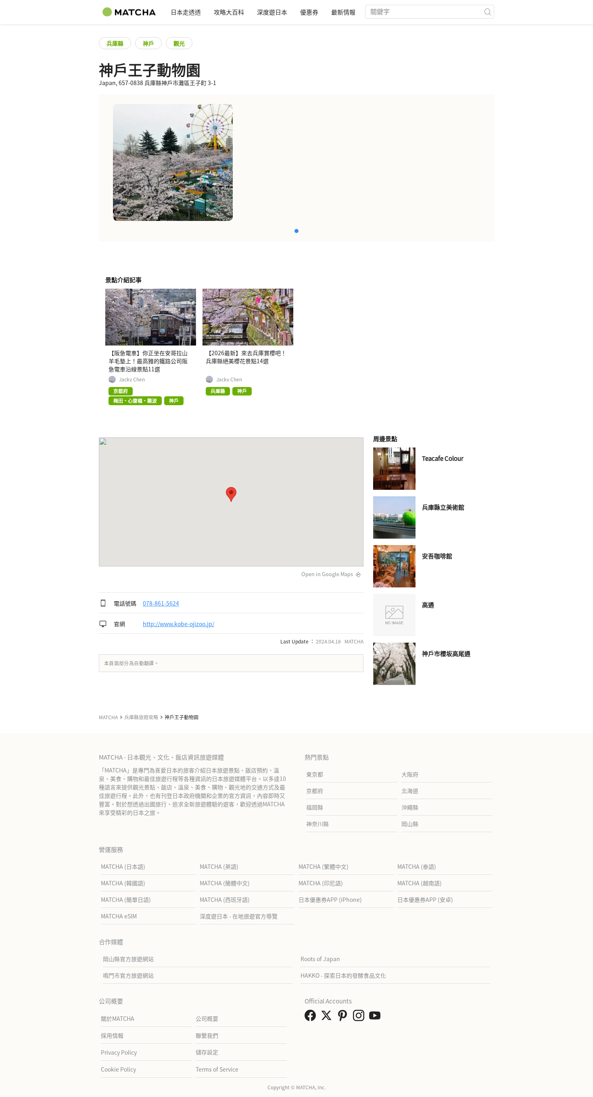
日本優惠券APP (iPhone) (330, 899)
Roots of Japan (320, 959)
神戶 (148, 43)
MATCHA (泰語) (416, 866)
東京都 (314, 774)
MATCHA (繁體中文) (324, 866)
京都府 (314, 791)
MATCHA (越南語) (419, 883)
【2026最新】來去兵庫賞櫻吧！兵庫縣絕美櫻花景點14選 (246, 357)
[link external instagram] (360, 1017)
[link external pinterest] (344, 1017)
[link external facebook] (312, 1017)
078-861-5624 (161, 603)
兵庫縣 (114, 43)
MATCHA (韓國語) (123, 883)
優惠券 (309, 12)
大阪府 (409, 774)
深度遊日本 (272, 12)
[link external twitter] (328, 1017)
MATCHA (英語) (219, 866)
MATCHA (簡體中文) (225, 883)
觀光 (179, 43)
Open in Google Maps (327, 574)
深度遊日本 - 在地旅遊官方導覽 (239, 916)
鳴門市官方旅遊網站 (128, 975)
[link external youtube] (376, 1017)
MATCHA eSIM (119, 916)
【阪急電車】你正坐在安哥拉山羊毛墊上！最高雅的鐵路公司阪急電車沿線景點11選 (148, 361)
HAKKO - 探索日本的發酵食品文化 (343, 975)
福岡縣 (314, 807)
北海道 (409, 791)
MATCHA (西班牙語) (225, 899)
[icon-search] (488, 12)
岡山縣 (409, 824)
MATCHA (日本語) (123, 866)
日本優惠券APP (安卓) (425, 899)
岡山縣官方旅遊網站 (128, 959)
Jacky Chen (132, 379)
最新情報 (343, 12)
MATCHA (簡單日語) (126, 899)
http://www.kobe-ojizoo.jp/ (178, 624)
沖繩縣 (409, 807)
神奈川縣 (317, 824)
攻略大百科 (229, 12)
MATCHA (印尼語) (321, 883)
